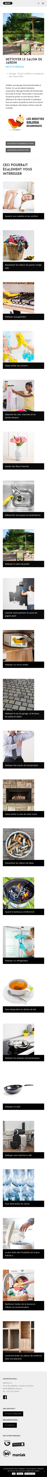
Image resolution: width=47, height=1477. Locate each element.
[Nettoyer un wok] (24, 1091)
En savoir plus (29, 1473)
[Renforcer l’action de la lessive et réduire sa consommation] (24, 1290)
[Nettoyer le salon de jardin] (24, 549)
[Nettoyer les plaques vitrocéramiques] (24, 1043)
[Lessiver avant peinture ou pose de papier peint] (24, 599)
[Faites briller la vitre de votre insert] (24, 799)
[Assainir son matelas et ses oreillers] (24, 201)
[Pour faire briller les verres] (24, 1189)
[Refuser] (44, 1471)
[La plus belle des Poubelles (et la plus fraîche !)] (24, 1238)
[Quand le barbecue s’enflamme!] (24, 897)
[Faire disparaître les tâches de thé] (24, 994)
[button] (43, 3)
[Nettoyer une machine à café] (24, 1140)
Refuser (19, 1473)
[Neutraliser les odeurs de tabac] (24, 848)
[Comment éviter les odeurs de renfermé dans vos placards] (24, 1342)
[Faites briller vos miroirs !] (24, 350)
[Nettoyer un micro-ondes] (24, 649)
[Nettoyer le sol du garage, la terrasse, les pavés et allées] (24, 699)
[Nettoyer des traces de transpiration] (24, 750)
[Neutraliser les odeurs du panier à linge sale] (24, 251)
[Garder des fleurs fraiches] (24, 451)
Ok (14, 1473)
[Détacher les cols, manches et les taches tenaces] (24, 400)
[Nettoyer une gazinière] (24, 302)
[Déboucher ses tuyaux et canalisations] (24, 500)
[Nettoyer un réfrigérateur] (24, 945)
